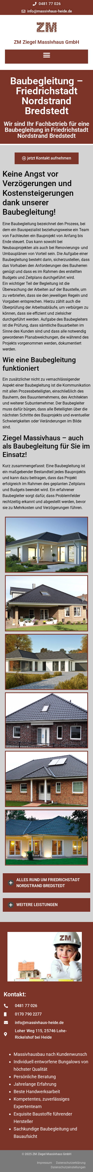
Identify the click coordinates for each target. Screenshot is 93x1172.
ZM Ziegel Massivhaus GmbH (46, 42)
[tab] (46, 883)
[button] (46, 55)
